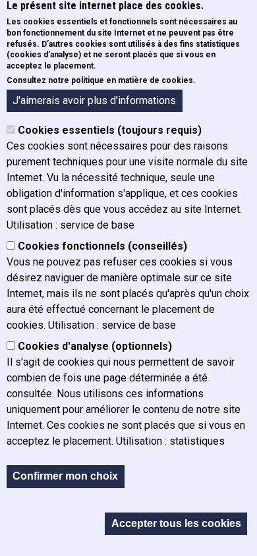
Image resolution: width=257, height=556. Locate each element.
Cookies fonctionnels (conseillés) (102, 246)
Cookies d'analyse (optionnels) (95, 346)
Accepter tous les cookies (176, 523)
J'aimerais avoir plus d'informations (94, 100)
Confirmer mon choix (65, 476)
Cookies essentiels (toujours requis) (110, 130)
